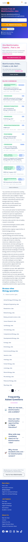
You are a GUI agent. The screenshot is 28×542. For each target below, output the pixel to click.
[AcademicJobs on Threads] (14, 531)
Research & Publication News (9, 526)
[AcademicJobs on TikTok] (21, 531)
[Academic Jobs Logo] (6, 3)
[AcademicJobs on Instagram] (10, 531)
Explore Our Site (6, 522)
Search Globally (7, 34)
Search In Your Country (15, 24)
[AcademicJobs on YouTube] (7, 531)
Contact (4, 520)
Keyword (4, 29)
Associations (5, 507)
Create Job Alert (14, 74)
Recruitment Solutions (7, 487)
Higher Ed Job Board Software (9, 492)
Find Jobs (4, 501)
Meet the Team (5, 518)
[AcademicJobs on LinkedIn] (17, 531)
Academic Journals (6, 509)
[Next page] (18, 390)
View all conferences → (14, 187)
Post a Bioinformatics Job (14, 57)
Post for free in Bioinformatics (14, 474)
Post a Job (5, 485)
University (11, 29)
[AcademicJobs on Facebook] (3, 531)
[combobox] (22, 2)
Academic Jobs (19, 71)
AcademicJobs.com (7, 53)
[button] (25, 2)
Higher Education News (8, 524)
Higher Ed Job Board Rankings (9, 494)
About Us (5, 515)
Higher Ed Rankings (7, 505)
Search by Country (8, 32)
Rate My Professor (6, 503)
